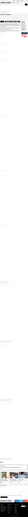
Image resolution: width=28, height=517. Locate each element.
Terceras (3, 462)
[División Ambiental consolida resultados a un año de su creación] (14, 475)
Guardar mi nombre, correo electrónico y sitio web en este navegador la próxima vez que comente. (11, 495)
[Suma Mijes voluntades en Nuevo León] (23, 475)
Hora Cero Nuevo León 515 (24, 24)
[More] (19, 21)
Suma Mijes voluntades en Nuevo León (23, 480)
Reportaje (16, 17)
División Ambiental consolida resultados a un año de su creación (14, 480)
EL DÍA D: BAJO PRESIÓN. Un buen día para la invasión (24, 29)
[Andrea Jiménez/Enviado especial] (1, 11)
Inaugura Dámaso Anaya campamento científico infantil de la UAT (4, 480)
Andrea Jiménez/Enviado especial (6, 11)
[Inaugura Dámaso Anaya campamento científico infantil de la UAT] (5, 475)
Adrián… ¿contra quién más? (24, 27)
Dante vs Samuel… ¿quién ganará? (24, 25)
